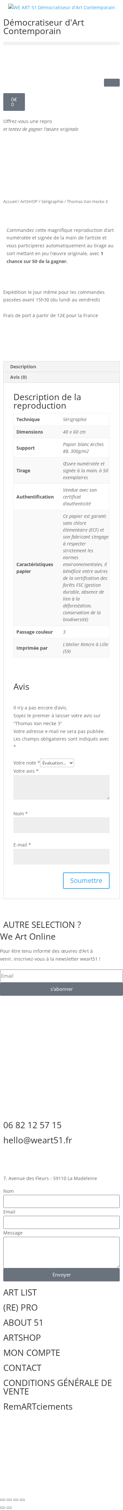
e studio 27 (76, 1433)
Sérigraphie (52, 201)
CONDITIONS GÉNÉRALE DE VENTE (57, 1387)
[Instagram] (47, 60)
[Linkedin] (29, 60)
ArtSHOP (29, 201)
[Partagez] (15, 1500)
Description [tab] (23, 366)
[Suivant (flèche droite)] (9, 1508)
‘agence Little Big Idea (41, 1451)
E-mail (22, 845)
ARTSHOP (22, 1337)
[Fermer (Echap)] (22, 1500)
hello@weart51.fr (37, 1140)
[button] (61, 43)
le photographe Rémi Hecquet (54, 1437)
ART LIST (20, 1292)
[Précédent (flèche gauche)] (2, 1508)
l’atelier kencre (28, 1433)
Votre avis (26, 771)
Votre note (26, 763)
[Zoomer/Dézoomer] (2, 1500)
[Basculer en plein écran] (9, 1500)
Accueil (10, 201)
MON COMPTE (31, 1352)
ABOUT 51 (23, 1322)
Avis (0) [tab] (18, 377)
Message (13, 1233)
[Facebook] (11, 60)
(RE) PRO (20, 1307)
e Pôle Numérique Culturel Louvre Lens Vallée (58, 1459)
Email (9, 1212)
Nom (20, 813)
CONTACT (22, 1368)
